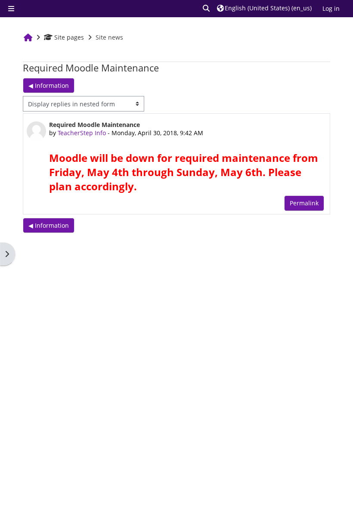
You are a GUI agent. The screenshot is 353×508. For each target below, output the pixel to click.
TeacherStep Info (82, 133)
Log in (331, 8)
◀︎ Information (48, 85)
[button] (206, 8)
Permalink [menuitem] (304, 203)
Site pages (69, 37)
